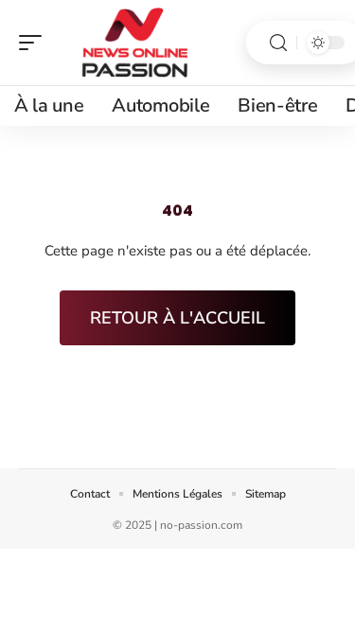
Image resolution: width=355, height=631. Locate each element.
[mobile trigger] (35, 42)
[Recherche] (278, 43)
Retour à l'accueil (177, 318)
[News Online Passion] (136, 42)
